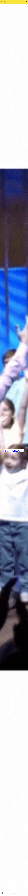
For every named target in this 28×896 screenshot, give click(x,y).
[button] (1, 2)
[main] (14, 449)
